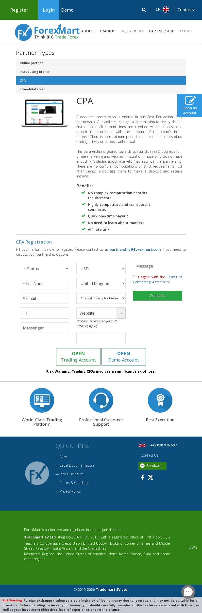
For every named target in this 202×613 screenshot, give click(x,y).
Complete (158, 295)
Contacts (186, 9)
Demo (67, 10)
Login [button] (49, 10)
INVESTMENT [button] (132, 30)
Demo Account (123, 356)
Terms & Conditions (75, 482)
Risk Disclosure (72, 474)
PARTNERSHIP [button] (161, 30)
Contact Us (149, 455)
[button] (162, 9)
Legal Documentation (77, 465)
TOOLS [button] (185, 30)
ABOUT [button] (87, 30)
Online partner (31, 63)
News (64, 456)
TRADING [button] (107, 30)
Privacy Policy (70, 491)
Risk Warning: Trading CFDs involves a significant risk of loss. (101, 371)
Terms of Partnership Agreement (157, 279)
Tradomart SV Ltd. (40, 537)
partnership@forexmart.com (136, 249)
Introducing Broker (35, 71)
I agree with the (157, 279)
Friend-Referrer (32, 89)
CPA (23, 80)
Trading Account (78, 356)
